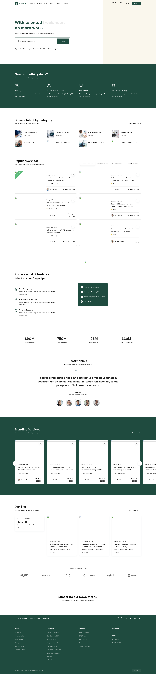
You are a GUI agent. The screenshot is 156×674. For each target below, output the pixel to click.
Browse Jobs (41, 3)
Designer (29, 49)
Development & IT (87, 464)
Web (41, 49)
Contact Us (83, 639)
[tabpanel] (45, 210)
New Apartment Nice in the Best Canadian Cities (61, 545)
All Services (134, 433)
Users (51, 3)
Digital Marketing (117, 164)
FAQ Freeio (82, 636)
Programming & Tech (53, 643)
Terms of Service (20, 650)
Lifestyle (50, 660)
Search (63, 41)
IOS (44, 49)
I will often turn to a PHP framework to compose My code (60, 469)
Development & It (102, 164)
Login (127, 3)
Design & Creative (87, 164)
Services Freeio (19, 646)
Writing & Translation (133, 164)
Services (82, 643)
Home (32, 3)
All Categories (134, 123)
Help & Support (84, 633)
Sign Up (136, 3)
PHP (47, 49)
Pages (66, 3)
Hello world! (22, 522)
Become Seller (19, 636)
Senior (51, 49)
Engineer (56, 49)
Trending (50, 656)
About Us (18, 633)
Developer (36, 49)
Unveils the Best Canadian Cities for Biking (125, 545)
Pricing (17, 643)
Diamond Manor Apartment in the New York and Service (94, 545)
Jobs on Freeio (19, 639)
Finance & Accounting (54, 650)
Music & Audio (51, 639)
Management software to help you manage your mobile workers (93, 469)
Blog (58, 3)
